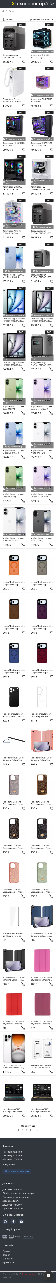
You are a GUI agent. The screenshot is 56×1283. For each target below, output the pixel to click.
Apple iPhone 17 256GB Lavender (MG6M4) (41, 495)
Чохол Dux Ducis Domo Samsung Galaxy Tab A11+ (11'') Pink (42, 759)
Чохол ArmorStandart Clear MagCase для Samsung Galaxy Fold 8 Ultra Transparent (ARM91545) (41, 715)
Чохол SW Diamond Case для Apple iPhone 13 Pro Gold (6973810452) (41, 803)
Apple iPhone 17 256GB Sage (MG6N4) (13, 495)
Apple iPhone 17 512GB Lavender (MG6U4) (41, 407)
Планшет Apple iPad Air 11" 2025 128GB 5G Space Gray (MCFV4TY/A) (14, 363)
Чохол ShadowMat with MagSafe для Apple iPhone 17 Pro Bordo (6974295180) (42, 671)
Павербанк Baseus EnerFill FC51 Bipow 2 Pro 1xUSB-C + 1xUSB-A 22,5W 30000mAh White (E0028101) (14, 100)
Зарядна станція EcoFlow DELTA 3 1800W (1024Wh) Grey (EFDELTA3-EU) (42, 232)
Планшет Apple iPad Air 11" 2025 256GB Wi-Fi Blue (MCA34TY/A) (14, 320)
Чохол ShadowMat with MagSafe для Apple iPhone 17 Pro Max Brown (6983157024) (14, 627)
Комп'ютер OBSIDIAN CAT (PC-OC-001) (13, 188)
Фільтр (9, 19)
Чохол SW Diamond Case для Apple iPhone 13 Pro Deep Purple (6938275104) (13, 847)
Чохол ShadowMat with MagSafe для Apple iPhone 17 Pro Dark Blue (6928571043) (14, 671)
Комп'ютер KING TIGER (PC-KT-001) (14, 144)
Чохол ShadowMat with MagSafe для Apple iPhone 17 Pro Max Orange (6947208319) (14, 583)
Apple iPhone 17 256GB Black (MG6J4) (41, 539)
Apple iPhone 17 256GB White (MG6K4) (13, 539)
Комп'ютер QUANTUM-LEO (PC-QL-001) (42, 144)
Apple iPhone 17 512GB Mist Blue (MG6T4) (13, 451)
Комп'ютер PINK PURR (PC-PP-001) (42, 100)
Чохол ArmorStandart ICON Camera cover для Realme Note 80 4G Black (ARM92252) (14, 715)
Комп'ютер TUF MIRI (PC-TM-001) (41, 56)
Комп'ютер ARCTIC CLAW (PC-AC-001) (12, 232)
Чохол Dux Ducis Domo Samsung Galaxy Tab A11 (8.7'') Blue (42, 934)
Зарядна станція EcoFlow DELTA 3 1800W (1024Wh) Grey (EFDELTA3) (14, 56)
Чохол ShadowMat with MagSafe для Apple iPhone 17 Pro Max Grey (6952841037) (42, 583)
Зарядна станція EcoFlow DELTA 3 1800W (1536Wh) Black (42, 276)
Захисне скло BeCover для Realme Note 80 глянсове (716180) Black (14, 934)
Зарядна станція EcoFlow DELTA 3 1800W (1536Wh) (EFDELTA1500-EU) (42, 363)
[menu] (4, 4)
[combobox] (49, 19)
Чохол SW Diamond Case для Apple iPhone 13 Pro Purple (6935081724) (41, 847)
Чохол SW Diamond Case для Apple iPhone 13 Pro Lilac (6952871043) (13, 803)
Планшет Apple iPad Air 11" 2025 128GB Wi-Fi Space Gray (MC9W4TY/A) (42, 320)
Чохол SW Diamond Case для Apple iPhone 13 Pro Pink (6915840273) (13, 890)
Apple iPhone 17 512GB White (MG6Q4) (41, 451)
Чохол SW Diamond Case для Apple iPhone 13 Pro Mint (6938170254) (41, 890)
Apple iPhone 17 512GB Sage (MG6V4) (13, 407)
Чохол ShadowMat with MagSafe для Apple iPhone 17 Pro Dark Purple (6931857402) (42, 627)
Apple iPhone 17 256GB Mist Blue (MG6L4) (13, 276)
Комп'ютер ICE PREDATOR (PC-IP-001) (41, 188)
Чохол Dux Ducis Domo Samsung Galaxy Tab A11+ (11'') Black (14, 759)
